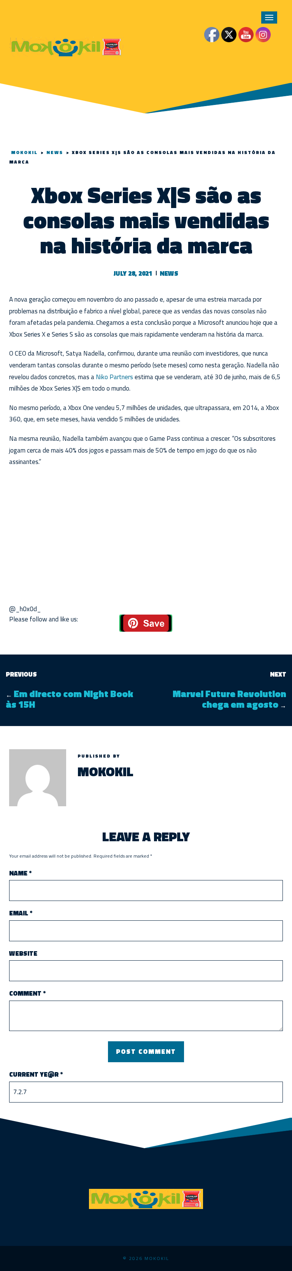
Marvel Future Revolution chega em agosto (229, 699)
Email (20, 913)
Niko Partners (114, 377)
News (169, 273)
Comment (27, 993)
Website (23, 953)
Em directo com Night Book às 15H (69, 699)
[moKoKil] (66, 45)
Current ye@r (36, 1074)
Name (20, 873)
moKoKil (105, 771)
